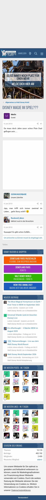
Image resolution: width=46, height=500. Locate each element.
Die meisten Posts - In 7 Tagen (16, 367)
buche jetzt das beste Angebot (23, 286)
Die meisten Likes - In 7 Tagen (16, 406)
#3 (41, 227)
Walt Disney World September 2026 (21, 354)
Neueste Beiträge (11, 297)
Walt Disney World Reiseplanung (19, 360)
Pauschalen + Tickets (23, 277)
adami (39, 459)
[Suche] (36, 53)
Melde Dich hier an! (23, 84)
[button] (42, 53)
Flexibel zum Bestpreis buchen (22, 260)
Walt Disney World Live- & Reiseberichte (22, 311)
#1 (41, 124)
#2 (41, 204)
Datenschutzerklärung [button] (21, 490)
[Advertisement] (23, 24)
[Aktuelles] (30, 53)
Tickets (22, 269)
